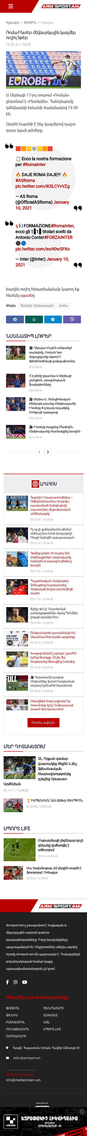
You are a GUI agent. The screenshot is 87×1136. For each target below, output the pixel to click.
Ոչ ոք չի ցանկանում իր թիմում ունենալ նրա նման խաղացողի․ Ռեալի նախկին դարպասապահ (52, 533)
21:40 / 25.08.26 (43, 571)
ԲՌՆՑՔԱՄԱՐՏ (17, 1029)
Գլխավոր (12, 22)
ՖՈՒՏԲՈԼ (30, 22)
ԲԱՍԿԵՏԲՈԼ (15, 1022)
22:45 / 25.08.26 (43, 519)
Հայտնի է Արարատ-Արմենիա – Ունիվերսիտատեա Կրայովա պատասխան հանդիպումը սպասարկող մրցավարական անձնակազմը (51, 505)
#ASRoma (25, 180)
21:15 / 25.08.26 (43, 599)
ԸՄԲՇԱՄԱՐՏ (16, 1036)
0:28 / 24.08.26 (49, 856)
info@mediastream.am (23, 1080)
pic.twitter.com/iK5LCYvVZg (42, 186)
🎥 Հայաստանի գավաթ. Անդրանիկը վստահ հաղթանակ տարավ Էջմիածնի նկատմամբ (52, 681)
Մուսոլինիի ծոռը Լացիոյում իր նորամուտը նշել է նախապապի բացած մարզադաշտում (51, 705)
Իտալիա (47, 22)
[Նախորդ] (39, 452)
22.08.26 (36, 418)
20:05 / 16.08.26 (38, 878)
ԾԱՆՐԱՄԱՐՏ (54, 1008)
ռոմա (63, 305)
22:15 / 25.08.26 (43, 543)
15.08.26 (36, 437)
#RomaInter (34, 164)
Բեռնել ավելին (43, 722)
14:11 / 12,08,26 (18, 790)
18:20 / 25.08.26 (43, 691)
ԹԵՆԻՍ (12, 1015)
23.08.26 (36, 390)
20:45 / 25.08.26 (43, 622)
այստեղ (27, 295)
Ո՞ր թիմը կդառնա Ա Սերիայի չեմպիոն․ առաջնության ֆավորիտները (50, 380)
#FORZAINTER (58, 237)
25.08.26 (36, 367)
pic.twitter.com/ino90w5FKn (42, 248)
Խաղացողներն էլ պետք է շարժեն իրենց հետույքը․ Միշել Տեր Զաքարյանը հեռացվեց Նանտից (53, 657)
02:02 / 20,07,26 (40, 806)
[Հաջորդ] (47, 452)
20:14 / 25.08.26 (43, 642)
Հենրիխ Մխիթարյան (37, 305)
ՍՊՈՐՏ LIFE (52, 1029)
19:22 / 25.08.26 (43, 667)
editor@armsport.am (27, 1058)
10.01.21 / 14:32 (18, 45)
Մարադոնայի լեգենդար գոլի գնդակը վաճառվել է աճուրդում (60, 845)
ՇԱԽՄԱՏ (51, 1015)
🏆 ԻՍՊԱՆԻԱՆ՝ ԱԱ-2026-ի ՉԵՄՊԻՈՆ (55, 800)
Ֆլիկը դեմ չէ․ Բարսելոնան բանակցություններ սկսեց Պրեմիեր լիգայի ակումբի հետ (54, 613)
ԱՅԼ (47, 1022)
